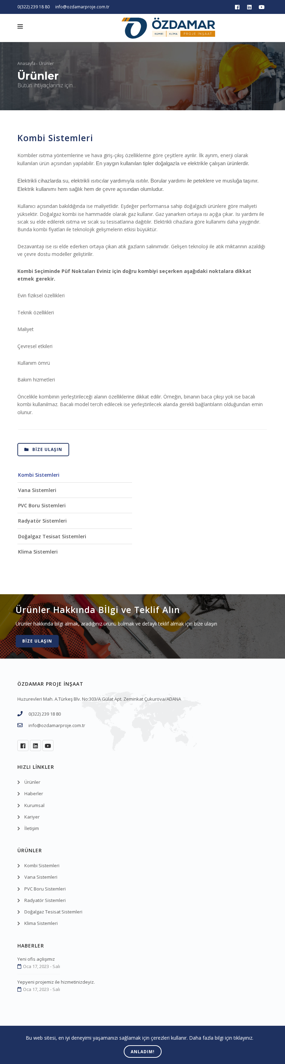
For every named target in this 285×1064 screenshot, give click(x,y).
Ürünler (46, 63)
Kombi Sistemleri (38, 474)
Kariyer (32, 817)
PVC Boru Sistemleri (42, 505)
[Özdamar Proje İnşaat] (168, 33)
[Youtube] (261, 7)
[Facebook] (237, 7)
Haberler (33, 793)
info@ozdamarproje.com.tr (82, 7)
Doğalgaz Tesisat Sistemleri (52, 536)
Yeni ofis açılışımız (36, 959)
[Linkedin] (249, 7)
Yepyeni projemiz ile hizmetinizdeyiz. (56, 982)
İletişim (31, 828)
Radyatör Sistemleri (42, 520)
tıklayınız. (243, 1037)
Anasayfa (26, 63)
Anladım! (143, 1052)
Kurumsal (34, 805)
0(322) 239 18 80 (33, 7)
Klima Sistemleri (38, 551)
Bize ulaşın (46, 449)
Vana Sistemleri (37, 490)
